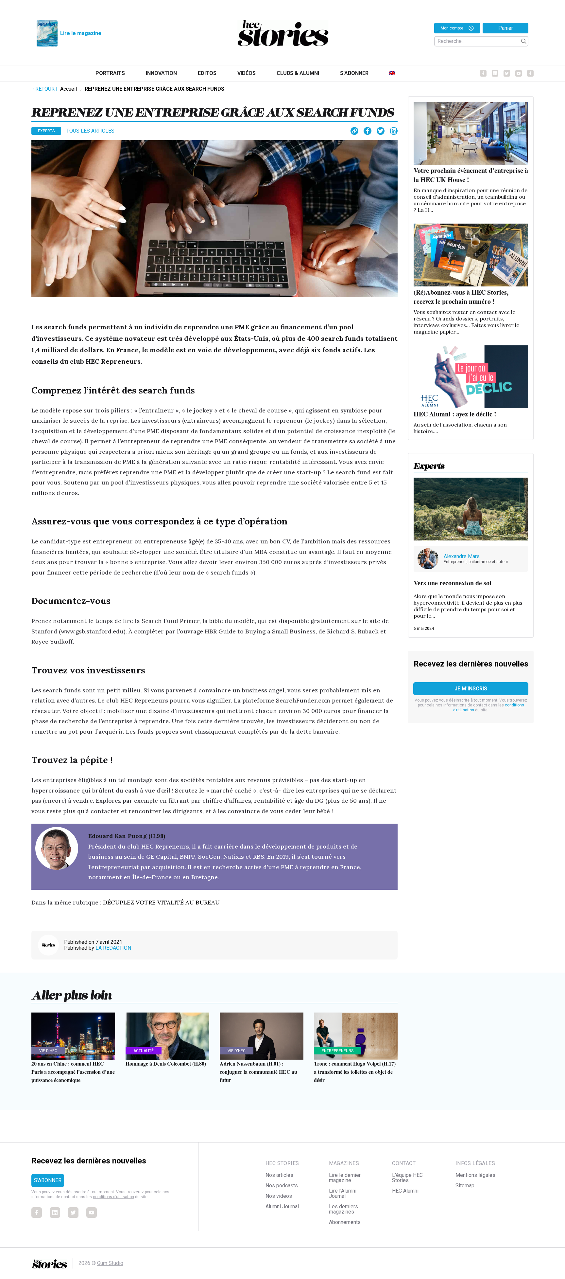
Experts (46, 131)
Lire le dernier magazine (345, 1177)
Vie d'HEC (48, 1051)
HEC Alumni (405, 1191)
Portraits (110, 73)
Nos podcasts (281, 1185)
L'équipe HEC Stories (407, 1177)
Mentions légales (475, 1175)
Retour (46, 89)
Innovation (161, 73)
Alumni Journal (282, 1206)
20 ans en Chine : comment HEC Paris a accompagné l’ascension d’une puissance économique (73, 1072)
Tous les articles (90, 131)
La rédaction (113, 948)
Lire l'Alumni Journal (342, 1193)
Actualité (143, 1051)
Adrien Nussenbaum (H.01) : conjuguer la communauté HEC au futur (258, 1072)
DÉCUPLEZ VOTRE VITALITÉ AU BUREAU (161, 902)
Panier (505, 28)
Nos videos (278, 1196)
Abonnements (345, 1222)
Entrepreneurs (337, 1051)
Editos (207, 73)
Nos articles (279, 1175)
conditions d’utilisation (113, 1197)
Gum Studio (110, 1263)
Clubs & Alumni (298, 73)
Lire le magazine (80, 33)
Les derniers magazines (343, 1209)
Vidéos (246, 73)
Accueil (68, 89)
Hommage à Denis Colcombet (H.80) (166, 1063)
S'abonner (354, 73)
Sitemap (464, 1185)
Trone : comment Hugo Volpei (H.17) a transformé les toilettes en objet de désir (355, 1072)
